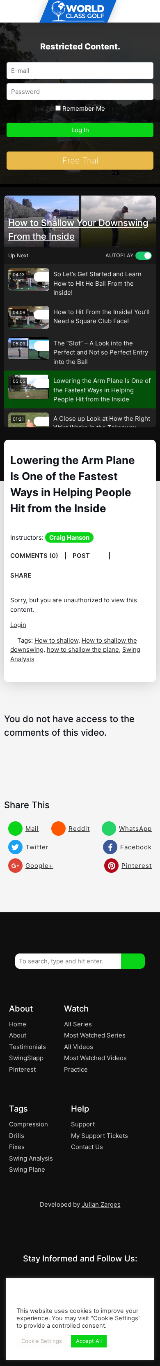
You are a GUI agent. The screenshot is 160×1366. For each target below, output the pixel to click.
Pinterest (22, 1069)
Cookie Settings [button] (41, 1341)
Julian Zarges (101, 1204)
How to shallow (56, 640)
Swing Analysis (31, 1158)
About (17, 1035)
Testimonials (27, 1047)
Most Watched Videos (95, 1058)
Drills (16, 1136)
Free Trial (80, 161)
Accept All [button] (89, 1341)
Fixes (17, 1147)
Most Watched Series (95, 1035)
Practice (76, 1069)
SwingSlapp (26, 1058)
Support (83, 1124)
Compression (28, 1124)
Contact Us (87, 1147)
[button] (133, 961)
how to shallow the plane (83, 649)
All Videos (78, 1047)
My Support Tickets (99, 1136)
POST (82, 555)
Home (17, 1024)
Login (18, 625)
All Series (78, 1024)
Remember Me (83, 108)
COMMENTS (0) (34, 555)
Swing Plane (27, 1169)
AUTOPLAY (119, 255)
